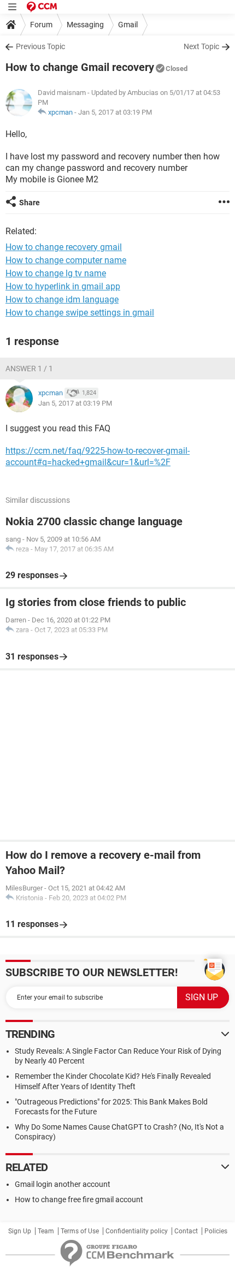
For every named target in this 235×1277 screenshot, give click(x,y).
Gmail (128, 24)
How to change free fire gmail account (79, 1199)
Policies (215, 1231)
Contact (186, 1231)
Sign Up (19, 1231)
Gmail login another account (62, 1184)
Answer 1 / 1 (29, 368)
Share (29, 202)
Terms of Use (80, 1231)
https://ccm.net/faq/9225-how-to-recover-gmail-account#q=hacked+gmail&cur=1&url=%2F (97, 456)
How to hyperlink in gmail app (62, 286)
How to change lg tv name (55, 273)
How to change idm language (62, 299)
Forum (41, 24)
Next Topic (201, 46)
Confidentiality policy (136, 1231)
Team (46, 1231)
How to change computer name (65, 260)
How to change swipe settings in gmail (79, 312)
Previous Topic (40, 46)
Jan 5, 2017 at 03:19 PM (115, 112)
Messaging (85, 24)
